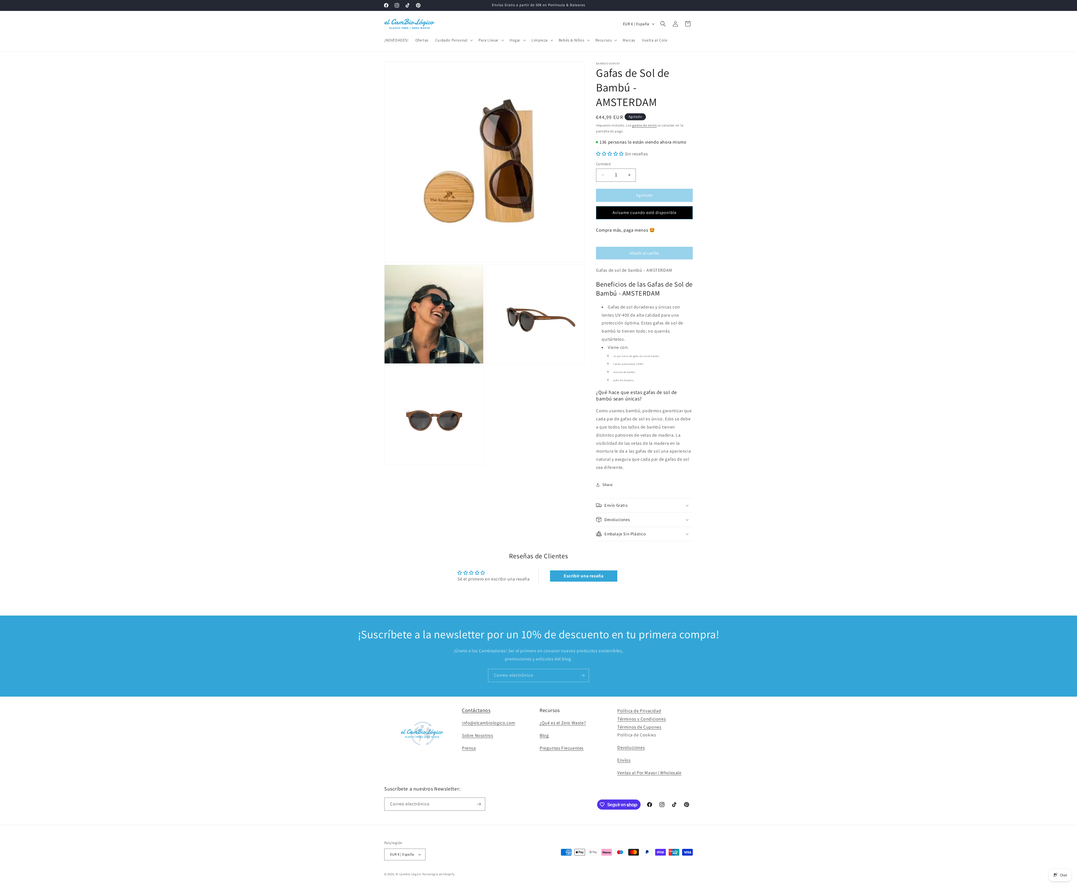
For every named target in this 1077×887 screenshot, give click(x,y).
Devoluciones (631, 747)
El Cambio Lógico (408, 874)
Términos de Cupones (639, 727)
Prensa (469, 748)
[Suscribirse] (582, 675)
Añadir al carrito (644, 253)
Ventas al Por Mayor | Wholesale (649, 773)
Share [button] (607, 484)
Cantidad (603, 164)
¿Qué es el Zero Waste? (563, 723)
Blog (544, 735)
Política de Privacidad (639, 711)
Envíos (624, 760)
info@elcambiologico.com (488, 723)
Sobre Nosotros (477, 735)
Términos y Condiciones (641, 719)
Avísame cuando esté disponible (644, 212)
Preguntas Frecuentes (562, 748)
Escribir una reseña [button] (583, 576)
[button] (453, 40)
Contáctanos (476, 710)
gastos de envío (644, 125)
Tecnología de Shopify (438, 874)
